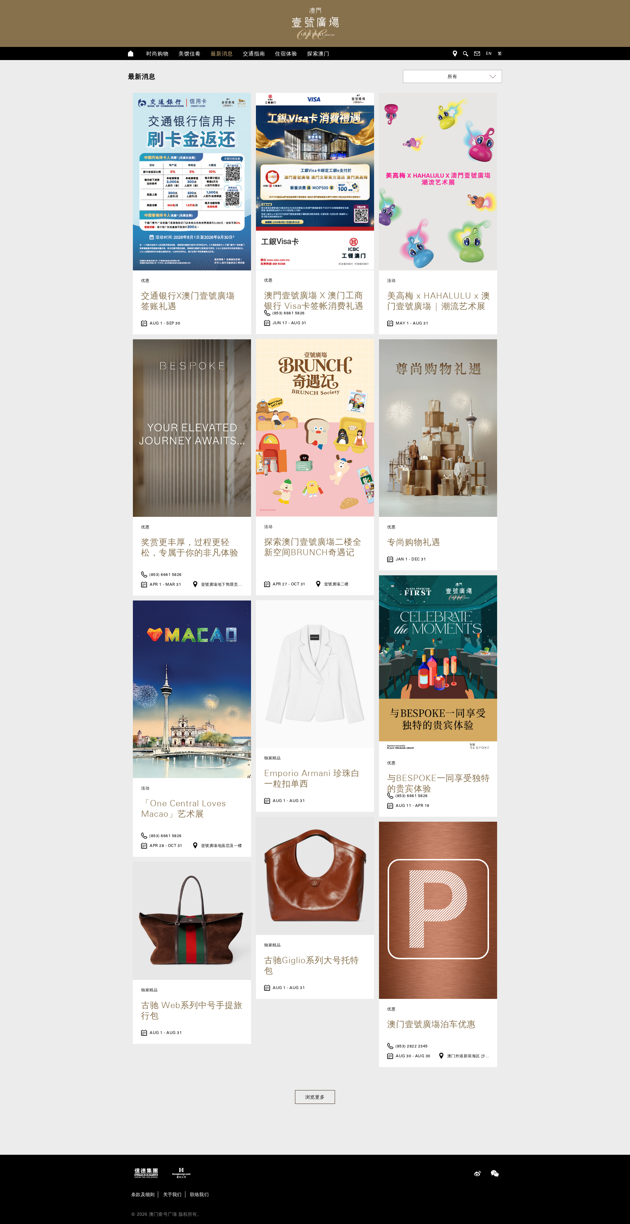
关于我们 (172, 1194)
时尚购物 (157, 53)
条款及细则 (143, 1194)
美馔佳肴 (189, 53)
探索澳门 (318, 53)
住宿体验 (286, 53)
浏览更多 (315, 1097)
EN (489, 53)
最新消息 (222, 53)
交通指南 (254, 53)
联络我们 (199, 1194)
